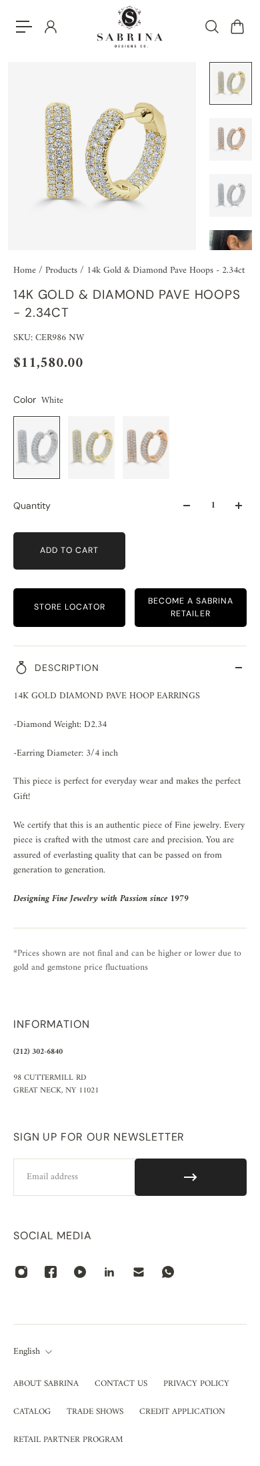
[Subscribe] (191, 1177)
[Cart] (236, 26)
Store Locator (69, 607)
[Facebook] (50, 1272)
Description (67, 668)
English (26, 1352)
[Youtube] (80, 1272)
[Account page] (50, 26)
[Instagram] (21, 1272)
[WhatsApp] (168, 1272)
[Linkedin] (109, 1272)
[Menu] (24, 26)
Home (26, 270)
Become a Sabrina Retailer (190, 607)
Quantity (32, 506)
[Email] (138, 1272)
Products (62, 270)
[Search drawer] (211, 26)
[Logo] (130, 26)
